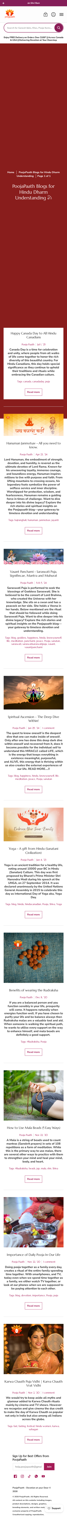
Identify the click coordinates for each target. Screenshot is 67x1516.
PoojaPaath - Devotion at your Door (31, 1487)
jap (38, 1168)
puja (47, 381)
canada (27, 381)
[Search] (58, 27)
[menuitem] (45, 14)
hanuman (33, 520)
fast (15, 1426)
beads (32, 1168)
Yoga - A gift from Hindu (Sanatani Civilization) (33, 851)
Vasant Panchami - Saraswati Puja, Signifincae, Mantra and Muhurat (33, 574)
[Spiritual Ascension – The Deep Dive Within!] (33, 692)
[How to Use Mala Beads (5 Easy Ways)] (33, 1095)
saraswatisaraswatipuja (35, 644)
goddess (21, 637)
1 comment (48, 728)
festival (30, 1426)
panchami (29, 640)
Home (10, 172)
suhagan (33, 1429)
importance (38, 1295)
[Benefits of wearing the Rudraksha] (33, 958)
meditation (17, 640)
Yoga (59, 904)
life (8, 640)
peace (39, 640)
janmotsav (44, 520)
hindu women (43, 1426)
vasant (51, 644)
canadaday (38, 381)
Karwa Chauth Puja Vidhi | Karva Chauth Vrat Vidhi (33, 1383)
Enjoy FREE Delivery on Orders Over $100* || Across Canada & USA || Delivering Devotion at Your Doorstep (33, 38)
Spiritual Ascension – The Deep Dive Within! (33, 719)
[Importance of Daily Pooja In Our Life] (33, 1222)
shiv (49, 1168)
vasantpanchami (33, 647)
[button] (3, 3)
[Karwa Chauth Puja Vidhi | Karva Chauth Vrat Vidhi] (33, 1349)
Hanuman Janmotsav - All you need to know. (33, 445)
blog (13, 637)
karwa (55, 1426)
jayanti (55, 520)
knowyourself (54, 637)
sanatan (55, 640)
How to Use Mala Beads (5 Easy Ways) (33, 1128)
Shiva (52, 904)
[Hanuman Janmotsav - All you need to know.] (33, 425)
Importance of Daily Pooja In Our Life (33, 1255)
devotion (26, 1295)
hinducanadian (33, 904)
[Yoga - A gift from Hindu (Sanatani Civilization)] (33, 824)
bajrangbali (20, 520)
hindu (42, 637)
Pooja (47, 640)
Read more (33, 392)
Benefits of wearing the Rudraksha (33, 990)
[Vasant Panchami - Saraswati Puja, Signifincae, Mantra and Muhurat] (33, 556)
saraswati (16, 644)
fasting (22, 1426)
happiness (32, 637)
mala (43, 1168)
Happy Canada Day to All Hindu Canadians (33, 335)
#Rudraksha (33, 1041)
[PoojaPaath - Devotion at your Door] (10, 14)
